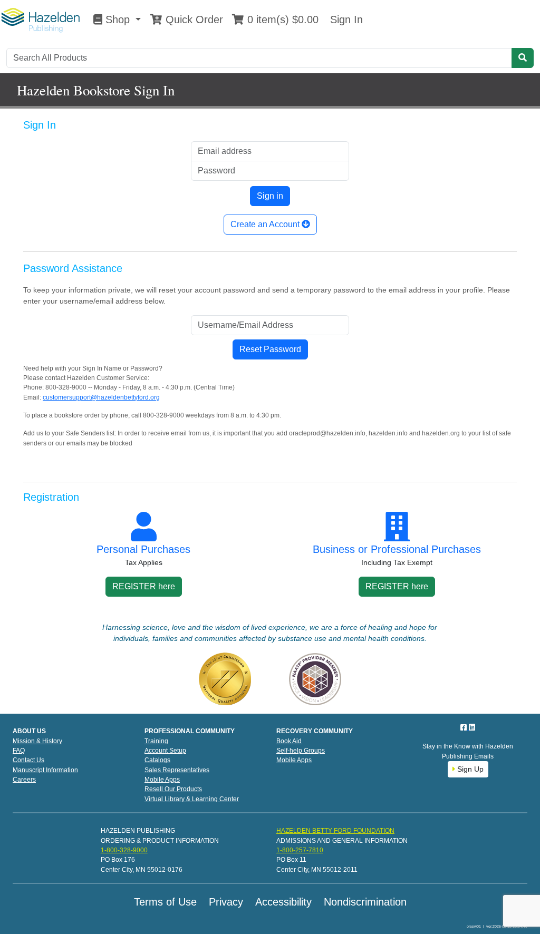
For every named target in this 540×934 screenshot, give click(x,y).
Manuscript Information (45, 770)
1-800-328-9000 (124, 850)
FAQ (19, 750)
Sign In (345, 19)
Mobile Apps (162, 779)
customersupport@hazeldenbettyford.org (101, 397)
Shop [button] (117, 19)
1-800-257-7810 (299, 850)
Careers (24, 779)
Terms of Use (165, 902)
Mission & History (37, 741)
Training (156, 741)
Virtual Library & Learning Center (191, 799)
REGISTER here (143, 586)
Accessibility (283, 902)
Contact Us (28, 760)
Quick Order (192, 19)
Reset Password (270, 349)
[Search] (523, 58)
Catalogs (157, 760)
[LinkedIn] (472, 727)
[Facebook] (464, 727)
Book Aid (289, 741)
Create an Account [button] (266, 224)
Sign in (270, 195)
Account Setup (165, 750)
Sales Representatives (176, 770)
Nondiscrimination (365, 902)
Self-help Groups (300, 750)
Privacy (226, 902)
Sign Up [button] (469, 769)
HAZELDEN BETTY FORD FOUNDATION (335, 830)
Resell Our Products (173, 789)
